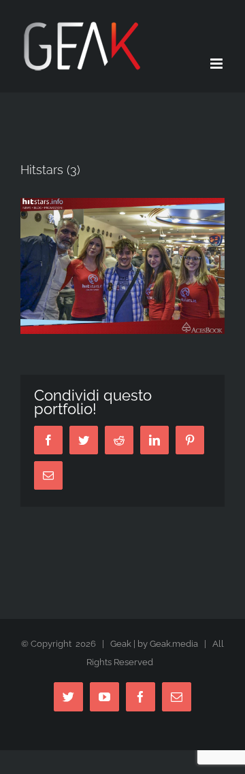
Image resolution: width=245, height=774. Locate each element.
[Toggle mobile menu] (217, 63)
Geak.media (174, 644)
